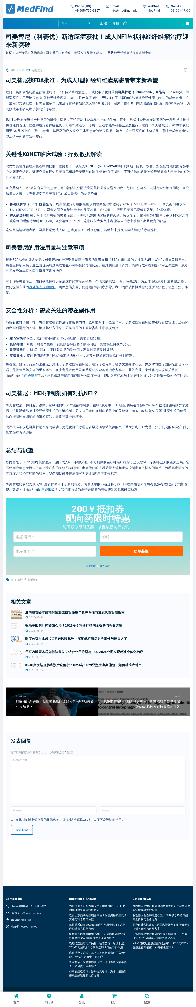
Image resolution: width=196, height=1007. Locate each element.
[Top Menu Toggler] (187, 23)
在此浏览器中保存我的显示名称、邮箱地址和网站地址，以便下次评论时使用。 (70, 819)
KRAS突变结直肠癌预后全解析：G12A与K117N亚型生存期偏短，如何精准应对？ (83, 665)
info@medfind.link (124, 10)
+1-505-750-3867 (87, 10)
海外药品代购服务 (42, 287)
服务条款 (105, 565)
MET (13, 579)
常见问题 (91, 565)
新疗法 (22, 579)
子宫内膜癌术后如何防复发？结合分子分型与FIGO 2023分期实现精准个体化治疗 (84, 652)
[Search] (89, 23)
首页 (9, 52)
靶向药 (32, 579)
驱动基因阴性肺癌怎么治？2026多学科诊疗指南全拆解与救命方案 (73, 625)
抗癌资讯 (21, 52)
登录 (107, 23)
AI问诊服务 (29, 375)
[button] (125, 23)
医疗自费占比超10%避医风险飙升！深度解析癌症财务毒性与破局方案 (76, 638)
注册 (116, 23)
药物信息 (37, 52)
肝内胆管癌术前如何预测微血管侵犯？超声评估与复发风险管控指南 (75, 612)
